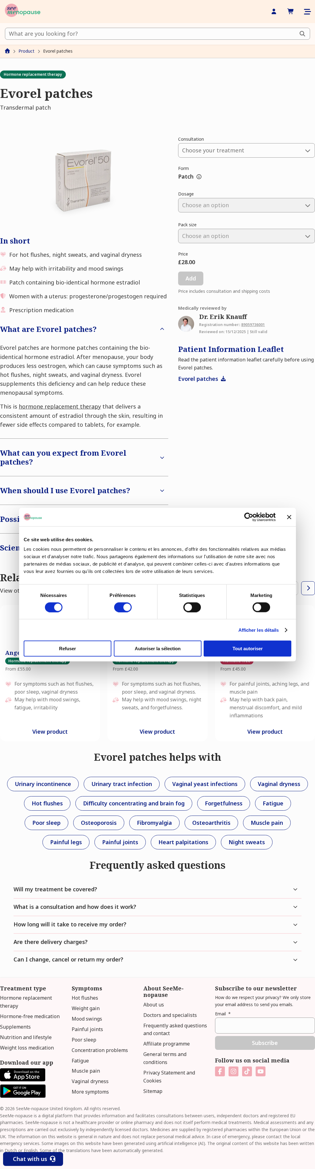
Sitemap (152, 1091)
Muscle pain (86, 1070)
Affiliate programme (166, 1043)
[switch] (123, 607)
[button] (84, 180)
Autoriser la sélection (158, 648)
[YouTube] (260, 1071)
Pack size (187, 225)
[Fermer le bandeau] (289, 517)
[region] (157, 673)
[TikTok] (247, 1071)
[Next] (308, 588)
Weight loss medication (27, 1047)
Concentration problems (100, 1050)
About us (153, 1004)
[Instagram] (233, 1071)
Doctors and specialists (170, 1015)
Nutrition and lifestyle (26, 1037)
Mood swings (87, 1018)
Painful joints (87, 1029)
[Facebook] (220, 1071)
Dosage (186, 194)
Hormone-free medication (30, 1016)
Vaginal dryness (90, 1081)
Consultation (191, 139)
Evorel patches (199, 378)
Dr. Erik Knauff (223, 316)
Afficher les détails (258, 629)
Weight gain (86, 1008)
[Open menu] (307, 11)
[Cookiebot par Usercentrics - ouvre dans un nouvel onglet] (249, 517)
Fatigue (80, 1060)
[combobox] (157, 34)
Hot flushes (85, 997)
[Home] (22, 11)
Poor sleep (84, 1039)
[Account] (273, 11)
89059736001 (253, 324)
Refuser (67, 648)
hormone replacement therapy (60, 406)
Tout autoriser (248, 648)
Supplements (15, 1026)
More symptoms (90, 1091)
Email (223, 1014)
